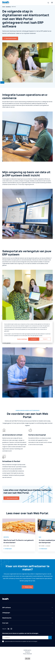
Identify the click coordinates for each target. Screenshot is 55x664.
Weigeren (45, 339)
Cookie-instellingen (22, 339)
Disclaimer (27, 652)
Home (3, 6)
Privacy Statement (27, 653)
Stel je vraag (28, 587)
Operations (8, 6)
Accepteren (34, 339)
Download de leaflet (11, 38)
